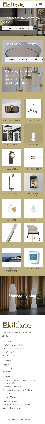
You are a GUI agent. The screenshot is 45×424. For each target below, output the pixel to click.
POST (11, 244)
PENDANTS (33, 145)
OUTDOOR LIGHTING (13, 348)
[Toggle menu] (40, 4)
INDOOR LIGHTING (12, 120)
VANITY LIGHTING (33, 169)
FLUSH (33, 220)
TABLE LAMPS (11, 193)
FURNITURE (33, 244)
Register (5, 364)
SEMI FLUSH (33, 120)
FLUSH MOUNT (12, 145)
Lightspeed (36, 419)
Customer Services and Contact (16, 404)
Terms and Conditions (11, 386)
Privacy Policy (8, 393)
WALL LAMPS (12, 169)
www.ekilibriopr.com (11, 408)
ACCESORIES (33, 269)
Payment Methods (10, 397)
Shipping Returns (9, 401)
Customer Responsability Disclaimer (17, 390)
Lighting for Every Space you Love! (18, 28)
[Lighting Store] (13, 4)
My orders (7, 368)
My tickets (6, 371)
